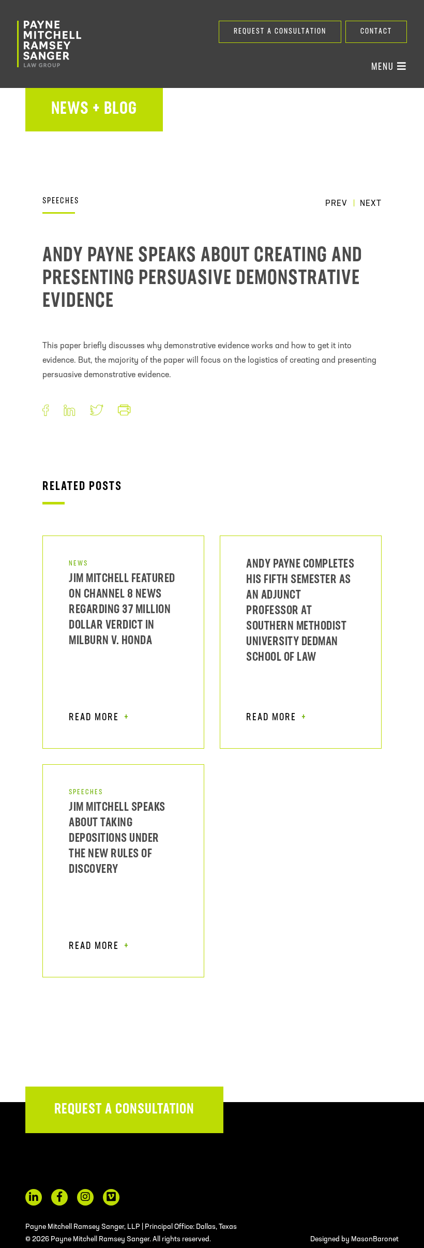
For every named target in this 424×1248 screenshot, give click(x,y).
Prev (336, 204)
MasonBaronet (375, 1239)
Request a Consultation (280, 32)
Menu (384, 67)
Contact (376, 32)
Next (371, 204)
